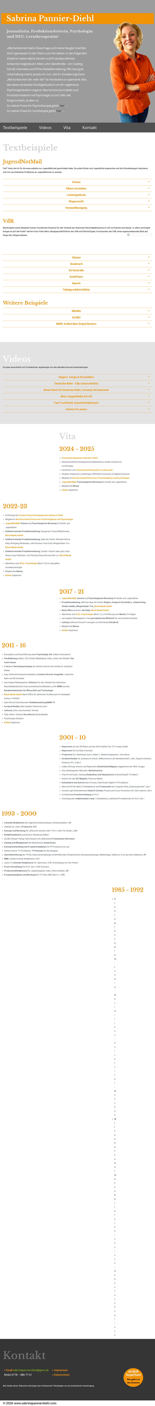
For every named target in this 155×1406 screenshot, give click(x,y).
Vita (66, 127)
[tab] (77, 182)
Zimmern (135, 1382)
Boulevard (76, 263)
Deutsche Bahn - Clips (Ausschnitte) (76, 383)
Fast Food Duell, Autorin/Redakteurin (76, 402)
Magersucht (76, 201)
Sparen (76, 283)
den (129, 1382)
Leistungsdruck (76, 194)
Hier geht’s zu (133, 1379)
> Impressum (60, 1370)
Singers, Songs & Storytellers (76, 377)
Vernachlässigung (76, 207)
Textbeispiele (15, 127)
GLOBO (76, 317)
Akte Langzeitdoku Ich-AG (76, 396)
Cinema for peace (76, 409)
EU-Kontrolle (76, 270)
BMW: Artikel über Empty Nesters (76, 323)
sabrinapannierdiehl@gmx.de (31, 1370)
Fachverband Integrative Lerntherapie (94, 470)
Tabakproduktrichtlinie (76, 289)
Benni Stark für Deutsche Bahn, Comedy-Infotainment (76, 389)
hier (62, 106)
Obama (76, 257)
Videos (45, 127)
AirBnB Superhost (133, 1373)
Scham (76, 182)
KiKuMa (76, 311)
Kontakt (89, 127)
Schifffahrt (76, 276)
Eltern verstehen (76, 188)
